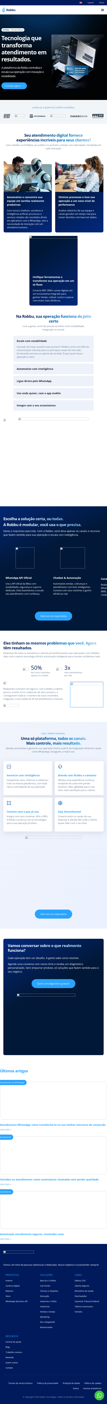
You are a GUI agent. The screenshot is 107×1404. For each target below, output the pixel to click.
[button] (102, 10)
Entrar (101, 2)
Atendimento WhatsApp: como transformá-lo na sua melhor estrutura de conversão (53, 1124)
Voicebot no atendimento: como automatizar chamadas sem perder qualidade (49, 1179)
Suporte (91, 2)
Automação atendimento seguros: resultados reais (32, 1234)
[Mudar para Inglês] (81, 2)
